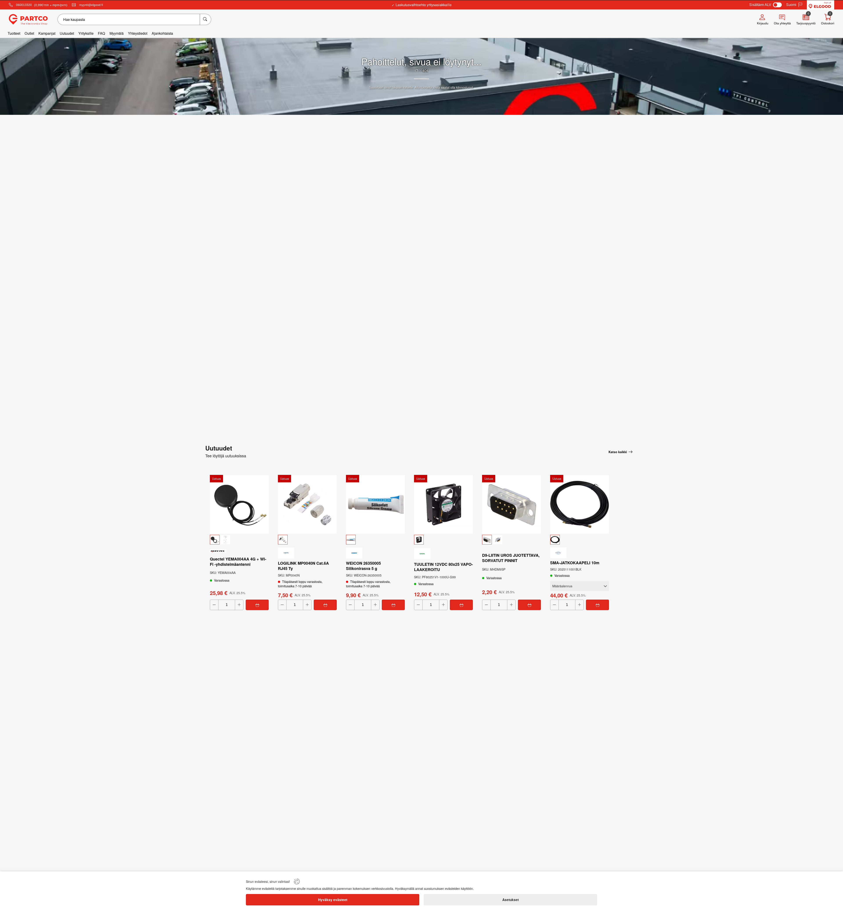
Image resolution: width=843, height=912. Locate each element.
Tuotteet (14, 33)
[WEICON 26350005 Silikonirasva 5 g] (375, 504)
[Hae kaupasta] (205, 19)
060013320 (24, 5)
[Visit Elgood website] (820, 4)
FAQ (101, 33)
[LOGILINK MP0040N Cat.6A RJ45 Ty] (307, 504)
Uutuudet (67, 33)
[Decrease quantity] (214, 605)
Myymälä (117, 33)
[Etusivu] (416, 70)
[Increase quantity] (239, 605)
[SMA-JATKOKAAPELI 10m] (579, 504)
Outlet (29, 33)
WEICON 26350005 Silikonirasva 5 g (363, 566)
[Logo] (28, 19)
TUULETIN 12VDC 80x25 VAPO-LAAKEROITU (443, 567)
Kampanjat (46, 33)
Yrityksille (86, 33)
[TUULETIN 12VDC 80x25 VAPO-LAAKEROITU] (443, 504)
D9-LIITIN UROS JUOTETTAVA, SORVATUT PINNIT (511, 558)
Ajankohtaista (162, 33)
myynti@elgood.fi (91, 5)
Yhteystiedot (137, 33)
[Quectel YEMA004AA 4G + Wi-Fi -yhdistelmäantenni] (239, 504)
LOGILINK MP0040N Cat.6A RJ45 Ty (303, 566)
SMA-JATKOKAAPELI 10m (574, 562)
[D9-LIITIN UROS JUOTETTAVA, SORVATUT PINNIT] (511, 504)
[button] (239, 539)
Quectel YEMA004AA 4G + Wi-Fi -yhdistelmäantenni (238, 561)
